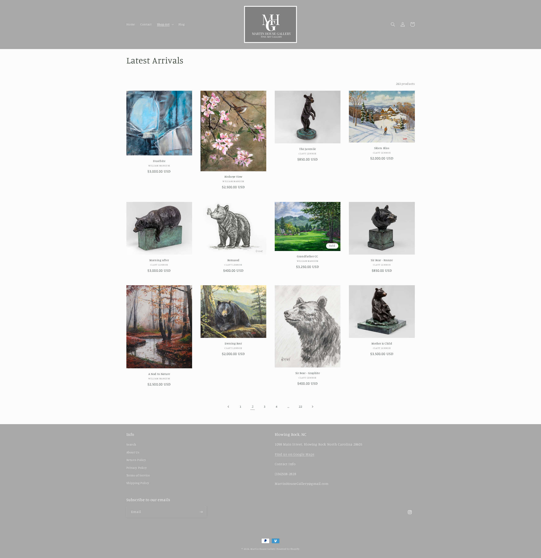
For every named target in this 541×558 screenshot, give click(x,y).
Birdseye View (233, 176)
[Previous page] (229, 406)
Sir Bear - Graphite (307, 373)
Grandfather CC (307, 256)
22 (300, 406)
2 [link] (253, 406)
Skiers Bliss (381, 148)
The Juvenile (307, 149)
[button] (165, 24)
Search (131, 444)
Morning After (159, 260)
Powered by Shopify (287, 548)
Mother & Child (382, 343)
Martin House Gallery (263, 548)
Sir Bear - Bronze (382, 260)
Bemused (233, 260)
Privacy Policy (136, 467)
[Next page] (312, 406)
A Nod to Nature (159, 374)
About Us (132, 452)
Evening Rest (233, 343)
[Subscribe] (201, 512)
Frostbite (159, 161)
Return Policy (136, 460)
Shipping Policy (137, 483)
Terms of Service (138, 475)
